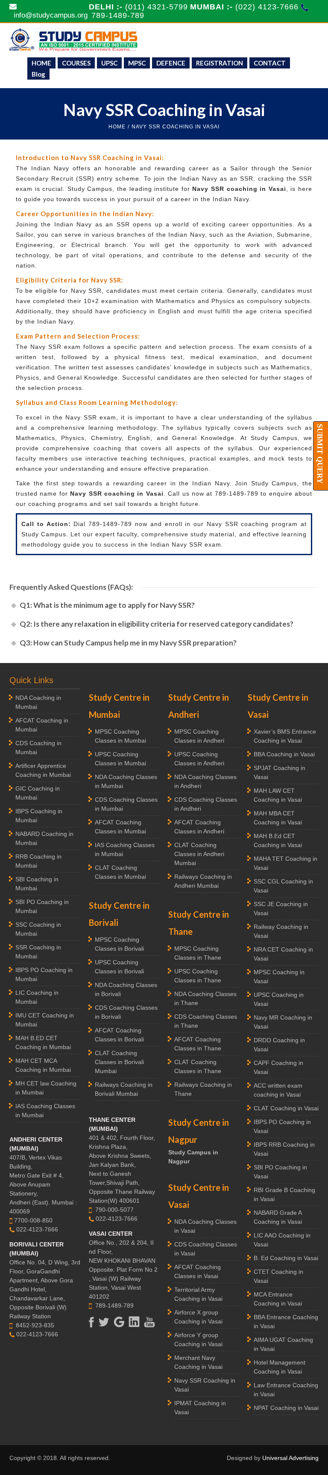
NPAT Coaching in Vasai (286, 1407)
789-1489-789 (117, 15)
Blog (38, 74)
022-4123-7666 (37, 1229)
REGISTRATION (219, 63)
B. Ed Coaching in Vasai (286, 1258)
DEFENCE (170, 63)
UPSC (109, 63)
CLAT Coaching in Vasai (286, 1108)
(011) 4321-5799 (156, 7)
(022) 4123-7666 (268, 7)
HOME (41, 63)
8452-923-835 (35, 1325)
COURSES (76, 63)
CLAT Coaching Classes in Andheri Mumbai (199, 854)
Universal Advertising (290, 1457)
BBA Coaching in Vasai (284, 754)
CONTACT (270, 63)
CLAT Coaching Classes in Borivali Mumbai (119, 1062)
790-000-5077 (114, 1209)
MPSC (137, 63)
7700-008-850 (33, 1220)
